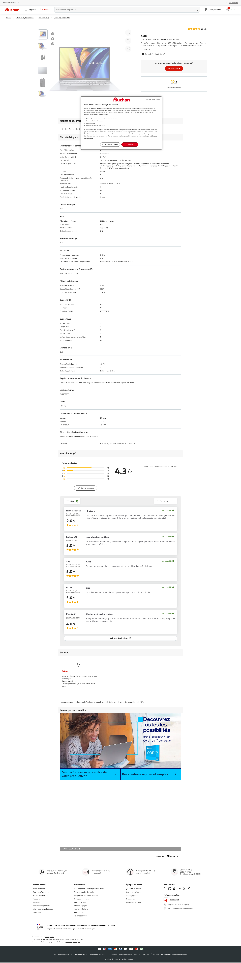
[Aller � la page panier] (230, 10)
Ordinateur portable (62, 18)
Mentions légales (81, 954)
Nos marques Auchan (134, 892)
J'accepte (130, 144)
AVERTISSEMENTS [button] (70, 849)
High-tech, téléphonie (25, 18)
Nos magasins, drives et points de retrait (89, 889)
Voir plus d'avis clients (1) (120, 638)
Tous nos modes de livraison (85, 892)
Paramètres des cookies (110, 144)
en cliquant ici (49, 937)
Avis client (37, 902)
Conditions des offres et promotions (103, 954)
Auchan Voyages (80, 906)
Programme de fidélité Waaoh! (86, 895)
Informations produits (41, 906)
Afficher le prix (174, 68)
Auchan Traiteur (80, 902)
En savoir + (145, 49)
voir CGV (139, 702)
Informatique (44, 18)
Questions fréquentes (41, 892)
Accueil (8, 18)
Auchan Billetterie (81, 909)
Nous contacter (39, 889)
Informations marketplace (43, 909)
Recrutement (130, 899)
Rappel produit (38, 899)
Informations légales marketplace (174, 954)
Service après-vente (40, 895)
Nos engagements (132, 895)
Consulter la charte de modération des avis (160, 466)
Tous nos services (80, 916)
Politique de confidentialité (149, 954)
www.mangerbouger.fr (73, 942)
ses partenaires (95, 108)
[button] (90, 774)
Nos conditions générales (63, 954)
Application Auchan (133, 902)
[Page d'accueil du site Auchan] (13, 10)
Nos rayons (37, 912)
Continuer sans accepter (153, 99)
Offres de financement (82, 899)
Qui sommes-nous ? (133, 889)
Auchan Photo (79, 912)
